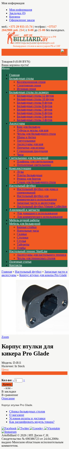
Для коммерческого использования (39, 216)
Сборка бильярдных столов (27, 411)
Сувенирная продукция (32, 151)
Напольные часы (28, 230)
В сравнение (10, 395)
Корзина (14, 16)
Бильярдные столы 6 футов (34, 113)
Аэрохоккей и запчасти (24, 209)
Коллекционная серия (31, 82)
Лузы (20, 171)
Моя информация (20, 9)
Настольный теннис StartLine (28, 251)
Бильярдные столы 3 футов (34, 120)
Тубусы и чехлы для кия (32, 130)
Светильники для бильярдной (28, 158)
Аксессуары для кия (30, 144)
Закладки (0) (17, 13)
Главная (7, 271)
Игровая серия (26, 88)
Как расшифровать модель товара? (31, 421)
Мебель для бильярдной (24, 223)
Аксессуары (17, 123)
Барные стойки (27, 227)
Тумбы (21, 247)
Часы (20, 154)
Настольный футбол (22, 185)
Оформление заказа (22, 20)
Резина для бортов (29, 178)
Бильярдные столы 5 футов (34, 116)
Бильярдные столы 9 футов (34, 102)
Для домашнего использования (37, 213)
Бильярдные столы (21, 78)
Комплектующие (20, 168)
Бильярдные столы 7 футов (34, 109)
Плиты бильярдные (29, 175)
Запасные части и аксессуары (36, 203)
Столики (22, 237)
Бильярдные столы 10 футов (35, 99)
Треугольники (26, 140)
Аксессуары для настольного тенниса (41, 254)
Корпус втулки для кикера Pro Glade (43, 275)
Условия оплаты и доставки (27, 418)
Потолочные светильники (34, 165)
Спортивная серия (29, 85)
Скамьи (22, 234)
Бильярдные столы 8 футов (34, 106)
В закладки (9, 391)
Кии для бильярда (28, 126)
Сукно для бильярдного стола (36, 182)
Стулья (21, 241)
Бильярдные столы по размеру (29, 92)
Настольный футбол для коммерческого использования (37, 197)
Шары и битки (26, 137)
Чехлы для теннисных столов (36, 258)
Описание (8, 398)
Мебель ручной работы (24, 220)
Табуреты (23, 244)
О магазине (16, 415)
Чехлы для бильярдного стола (36, 133)
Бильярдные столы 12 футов (35, 95)
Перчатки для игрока (30, 147)
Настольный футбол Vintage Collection (42, 206)
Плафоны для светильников (35, 161)
